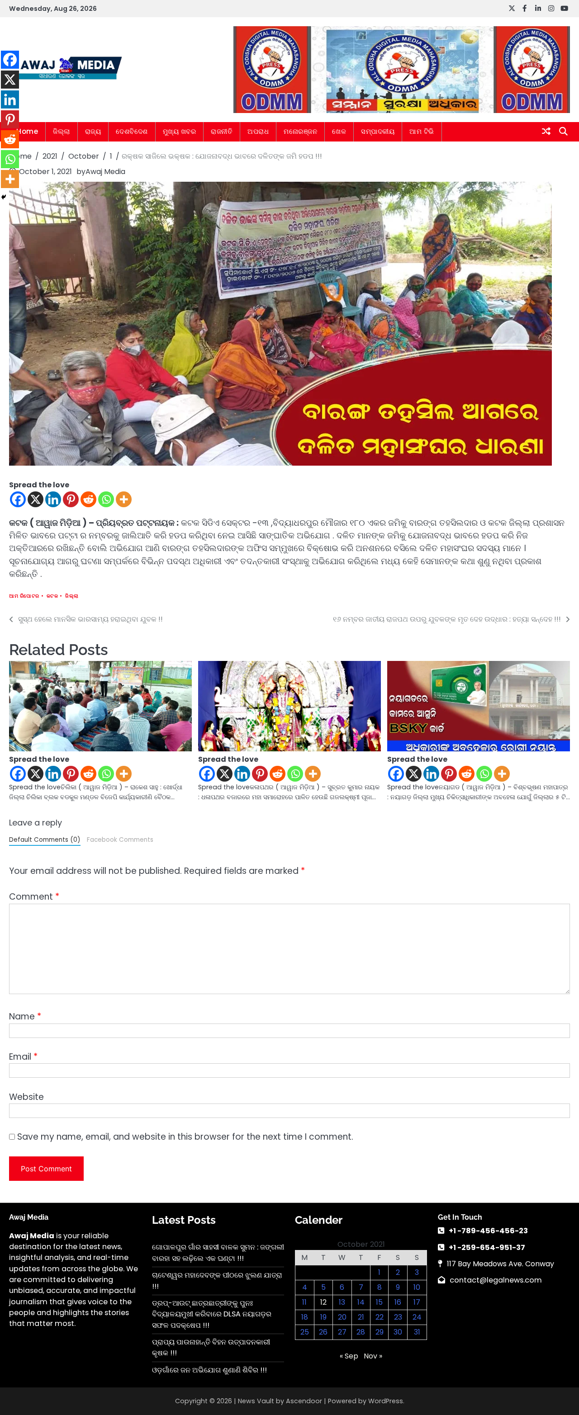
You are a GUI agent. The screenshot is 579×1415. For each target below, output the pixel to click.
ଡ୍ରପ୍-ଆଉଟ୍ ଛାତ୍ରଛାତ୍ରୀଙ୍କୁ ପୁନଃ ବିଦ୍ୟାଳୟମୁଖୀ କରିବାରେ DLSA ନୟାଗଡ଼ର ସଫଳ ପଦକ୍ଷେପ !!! (211, 1314)
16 (397, 1302)
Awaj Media (105, 171)
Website (26, 1097)
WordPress (385, 1401)
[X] (35, 499)
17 (416, 1302)
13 (342, 1302)
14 (361, 1302)
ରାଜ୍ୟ (93, 131)
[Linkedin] (53, 499)
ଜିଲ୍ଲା (61, 131)
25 (304, 1332)
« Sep (349, 1356)
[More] (124, 499)
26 (323, 1332)
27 (342, 1332)
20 (342, 1317)
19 (323, 1317)
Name (25, 1016)
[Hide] (3, 197)
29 (379, 1332)
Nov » (373, 1356)
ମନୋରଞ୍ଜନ (300, 131)
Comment (34, 897)
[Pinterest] (71, 499)
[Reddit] (88, 499)
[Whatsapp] (106, 499)
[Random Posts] (546, 131)
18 (304, 1317)
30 (398, 1332)
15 (379, 1302)
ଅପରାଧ (258, 131)
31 (417, 1332)
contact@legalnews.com (496, 1280)
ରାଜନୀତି (222, 131)
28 (360, 1332)
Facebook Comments (120, 839)
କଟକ (52, 596)
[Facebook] (18, 499)
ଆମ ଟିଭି (421, 131)
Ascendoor (304, 1401)
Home (27, 131)
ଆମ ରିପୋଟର (24, 596)
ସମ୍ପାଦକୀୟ (377, 131)
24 (417, 1317)
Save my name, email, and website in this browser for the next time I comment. (185, 1137)
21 (361, 1317)
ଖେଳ (339, 131)
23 (398, 1317)
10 (416, 1287)
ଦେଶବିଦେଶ (132, 131)
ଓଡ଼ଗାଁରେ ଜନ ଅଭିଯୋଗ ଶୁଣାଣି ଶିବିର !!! (209, 1370)
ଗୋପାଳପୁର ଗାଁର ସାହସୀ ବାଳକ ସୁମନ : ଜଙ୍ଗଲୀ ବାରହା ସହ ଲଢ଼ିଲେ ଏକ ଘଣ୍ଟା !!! (218, 1252)
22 (379, 1317)
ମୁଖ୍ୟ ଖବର (179, 131)
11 (304, 1302)
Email (23, 1057)
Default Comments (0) (45, 839)
